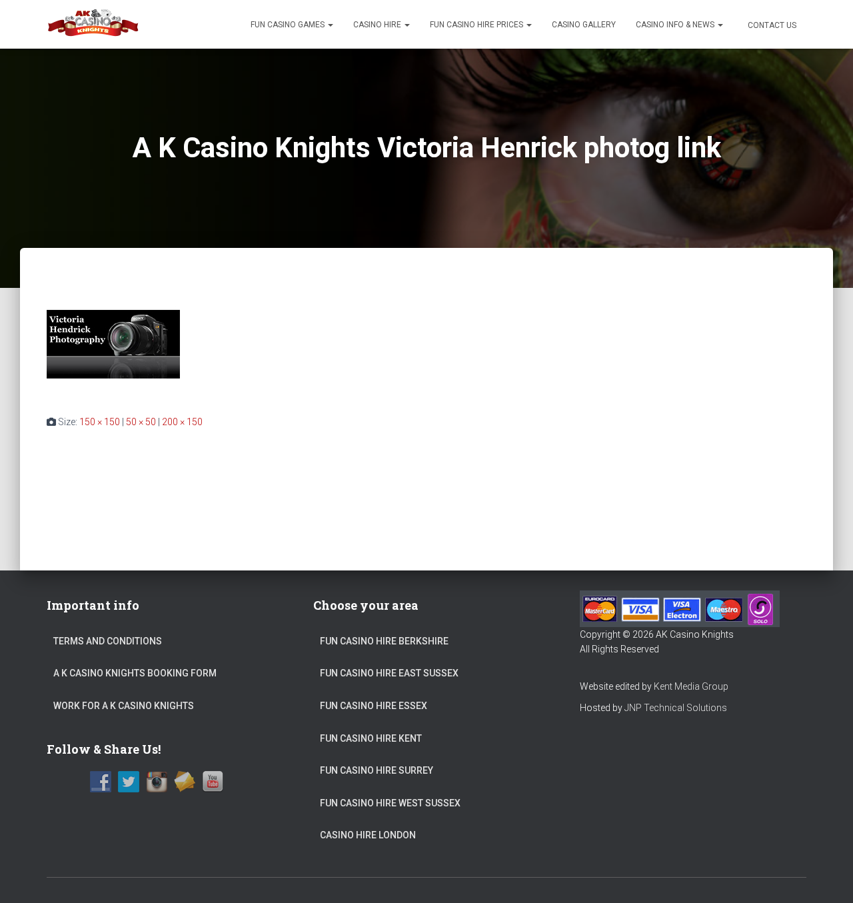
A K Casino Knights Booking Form (135, 673)
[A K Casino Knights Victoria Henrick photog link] (113, 344)
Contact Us (771, 25)
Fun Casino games (289, 24)
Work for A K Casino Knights (123, 705)
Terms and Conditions (107, 641)
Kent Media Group (691, 686)
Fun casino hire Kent (371, 738)
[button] (330, 24)
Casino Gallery (584, 24)
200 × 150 (182, 422)
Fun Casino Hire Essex (373, 705)
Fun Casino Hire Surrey (376, 770)
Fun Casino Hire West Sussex (390, 803)
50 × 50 (141, 422)
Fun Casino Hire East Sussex (389, 673)
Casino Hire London (368, 835)
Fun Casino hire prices (477, 24)
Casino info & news (676, 24)
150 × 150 (99, 422)
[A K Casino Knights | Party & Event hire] (94, 24)
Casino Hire (378, 24)
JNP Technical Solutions (675, 707)
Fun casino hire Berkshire (384, 641)
